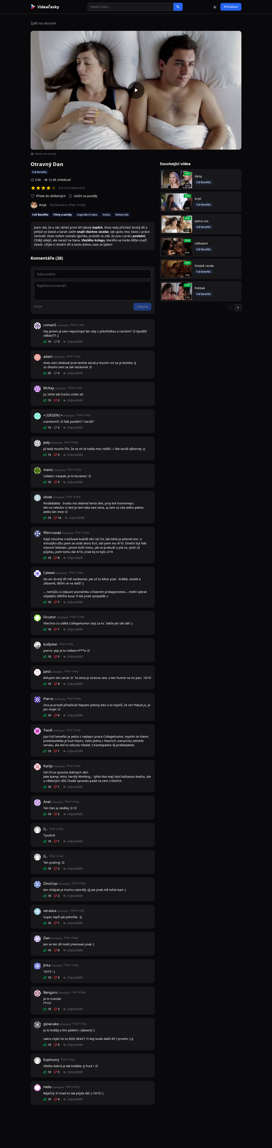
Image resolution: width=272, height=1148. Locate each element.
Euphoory (51, 1059)
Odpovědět (75, 341)
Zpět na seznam (43, 23)
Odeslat (142, 307)
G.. (45, 829)
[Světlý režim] (215, 7)
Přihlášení (231, 7)
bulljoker (50, 644)
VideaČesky (48, 6)
